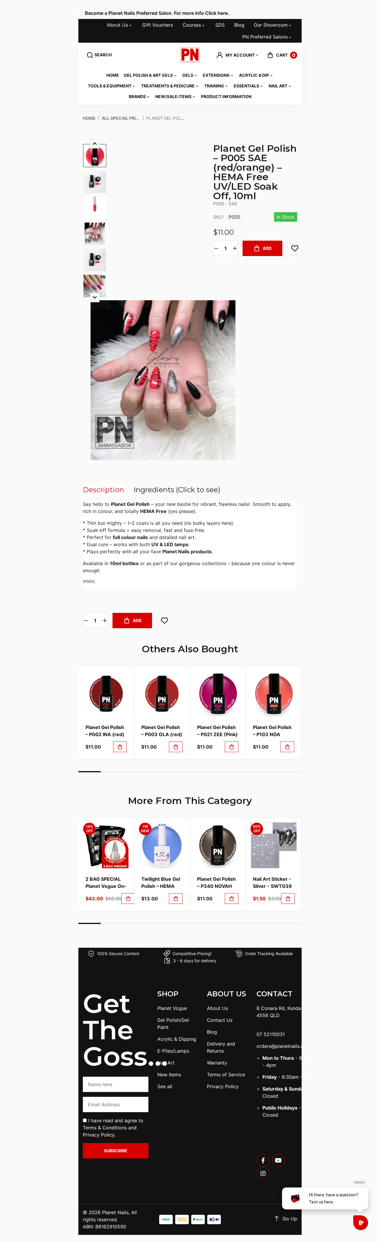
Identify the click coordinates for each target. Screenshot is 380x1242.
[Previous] (94, 143)
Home (112, 75)
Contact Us (219, 1020)
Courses (192, 25)
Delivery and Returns (221, 1047)
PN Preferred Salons (265, 37)
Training (214, 85)
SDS (220, 25)
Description (103, 489)
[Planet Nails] (190, 55)
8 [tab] (246, 771)
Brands (137, 96)
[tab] (103, 490)
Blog (239, 25)
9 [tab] (268, 771)
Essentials (246, 85)
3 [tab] (134, 771)
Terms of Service (226, 1075)
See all (164, 1086)
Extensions (216, 75)
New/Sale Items (173, 96)
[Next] (94, 297)
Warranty (217, 1063)
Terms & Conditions (105, 1128)
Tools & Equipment (110, 85)
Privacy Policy (98, 1135)
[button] (238, 55)
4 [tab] (156, 771)
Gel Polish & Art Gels (148, 75)
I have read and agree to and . (113, 1128)
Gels (187, 75)
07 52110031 (270, 1034)
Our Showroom (271, 25)
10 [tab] (290, 771)
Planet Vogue (172, 1008)
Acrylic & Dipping (176, 1039)
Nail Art (278, 85)
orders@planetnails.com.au (286, 1046)
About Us (117, 25)
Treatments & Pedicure (168, 85)
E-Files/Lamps (173, 1051)
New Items (169, 1075)
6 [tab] (201, 771)
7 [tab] (223, 771)
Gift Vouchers (157, 25)
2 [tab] (112, 771)
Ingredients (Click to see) (177, 489)
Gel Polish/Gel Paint (173, 1023)
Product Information (226, 96)
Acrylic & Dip (254, 75)
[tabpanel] (106, 713)
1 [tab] (89, 771)
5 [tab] (179, 771)
